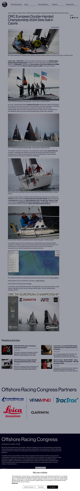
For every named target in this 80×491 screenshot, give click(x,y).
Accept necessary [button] (28, 487)
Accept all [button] (52, 487)
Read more (15, 483)
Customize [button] (41, 487)
